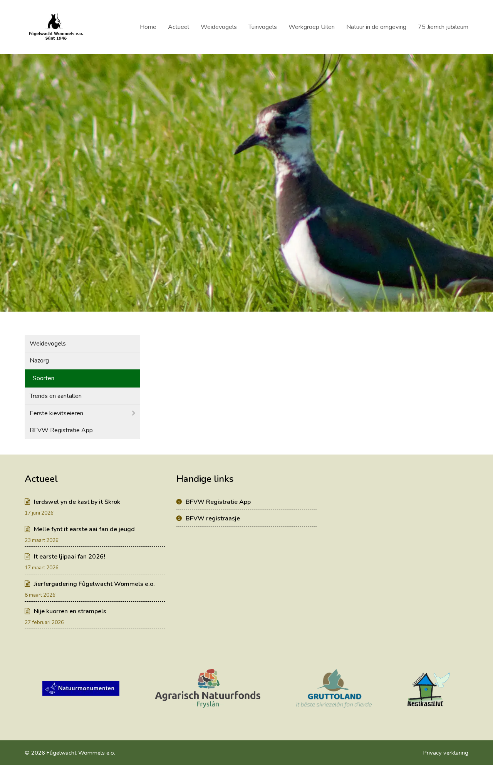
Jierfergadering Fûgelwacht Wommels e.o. (94, 584)
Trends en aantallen (56, 396)
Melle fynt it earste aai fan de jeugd (84, 529)
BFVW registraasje (213, 518)
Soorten (43, 378)
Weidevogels (48, 343)
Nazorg (39, 360)
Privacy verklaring (445, 753)
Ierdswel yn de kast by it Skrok (77, 502)
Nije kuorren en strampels (70, 611)
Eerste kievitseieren (56, 413)
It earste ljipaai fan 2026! (69, 556)
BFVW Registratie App (61, 430)
